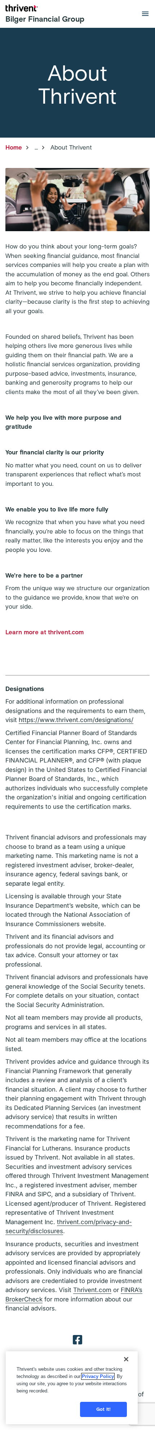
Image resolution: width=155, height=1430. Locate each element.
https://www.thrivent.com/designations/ (76, 719)
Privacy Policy (98, 1376)
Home (13, 147)
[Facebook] (77, 1339)
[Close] (126, 1359)
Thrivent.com (92, 1289)
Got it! (103, 1409)
